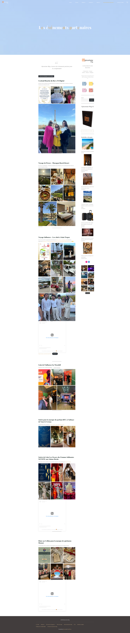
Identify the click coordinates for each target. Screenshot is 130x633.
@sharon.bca (61, 424)
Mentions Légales (80, 624)
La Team (37, 624)
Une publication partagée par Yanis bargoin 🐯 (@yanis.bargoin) (52, 529)
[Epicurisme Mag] (5, 2)
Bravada (64, 629)
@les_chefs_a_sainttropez (61, 239)
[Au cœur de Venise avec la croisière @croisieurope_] (84, 282)
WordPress (69, 629)
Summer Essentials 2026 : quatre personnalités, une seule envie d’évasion (87, 224)
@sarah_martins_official (53, 424)
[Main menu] (127, 2)
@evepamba (62, 241)
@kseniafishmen (50, 241)
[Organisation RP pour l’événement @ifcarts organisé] (91, 268)
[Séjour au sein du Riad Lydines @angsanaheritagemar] (84, 288)
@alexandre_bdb (68, 241)
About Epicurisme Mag (68, 624)
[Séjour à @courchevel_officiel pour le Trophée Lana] (84, 275)
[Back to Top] (126, 629)
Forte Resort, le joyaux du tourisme (87, 151)
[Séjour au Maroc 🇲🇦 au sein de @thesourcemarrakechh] (91, 288)
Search (82, 97)
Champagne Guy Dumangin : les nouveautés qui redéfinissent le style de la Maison (87, 169)
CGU (75, 624)
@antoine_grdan (57, 241)
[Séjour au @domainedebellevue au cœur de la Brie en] (91, 275)
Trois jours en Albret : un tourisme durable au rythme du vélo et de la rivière (87, 206)
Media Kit (42, 624)
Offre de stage (59, 624)
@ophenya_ (45, 241)
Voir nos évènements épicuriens (46, 76)
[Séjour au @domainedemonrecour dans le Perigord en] (84, 268)
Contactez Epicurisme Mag (52, 626)
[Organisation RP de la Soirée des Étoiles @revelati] (91, 282)
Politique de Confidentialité (41, 626)
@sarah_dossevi (68, 461)
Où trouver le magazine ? (50, 624)
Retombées (40, 226)
